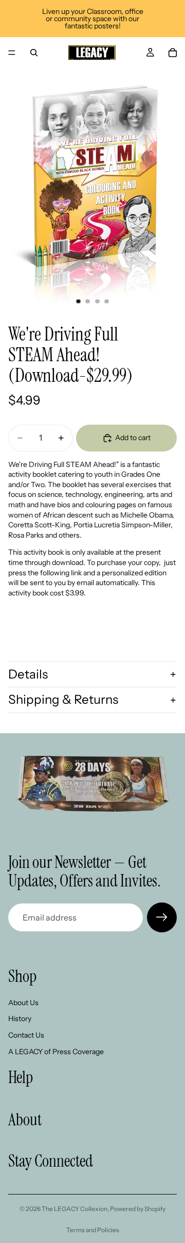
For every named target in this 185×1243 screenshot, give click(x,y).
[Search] (34, 52)
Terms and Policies (92, 1230)
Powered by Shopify (137, 1209)
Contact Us (26, 1035)
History (19, 1018)
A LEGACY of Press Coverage (56, 1051)
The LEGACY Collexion (74, 1209)
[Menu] (12, 52)
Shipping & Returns (63, 699)
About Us (23, 1002)
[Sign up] (162, 917)
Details (28, 674)
